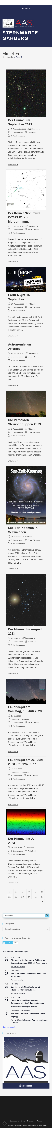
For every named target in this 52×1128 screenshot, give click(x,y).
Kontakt (39, 1121)
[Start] (3, 57)
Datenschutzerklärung (17, 1121)
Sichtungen (15, 719)
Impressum (31, 1121)
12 (16, 896)
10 (42, 891)
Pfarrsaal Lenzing (17, 980)
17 (42, 896)
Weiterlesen (13, 165)
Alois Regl (32, 132)
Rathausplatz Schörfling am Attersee (24, 1006)
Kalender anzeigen (10, 1027)
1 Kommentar (16, 776)
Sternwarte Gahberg (18, 966)
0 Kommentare (17, 132)
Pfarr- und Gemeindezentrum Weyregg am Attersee (29, 1020)
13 (22, 896)
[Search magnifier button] (47, 915)
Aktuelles (32, 226)
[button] (4, 1123)
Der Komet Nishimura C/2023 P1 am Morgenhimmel (24, 217)
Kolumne (34, 129)
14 (29, 896)
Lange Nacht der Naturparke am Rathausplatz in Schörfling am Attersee (27, 1001)
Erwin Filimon (33, 230)
